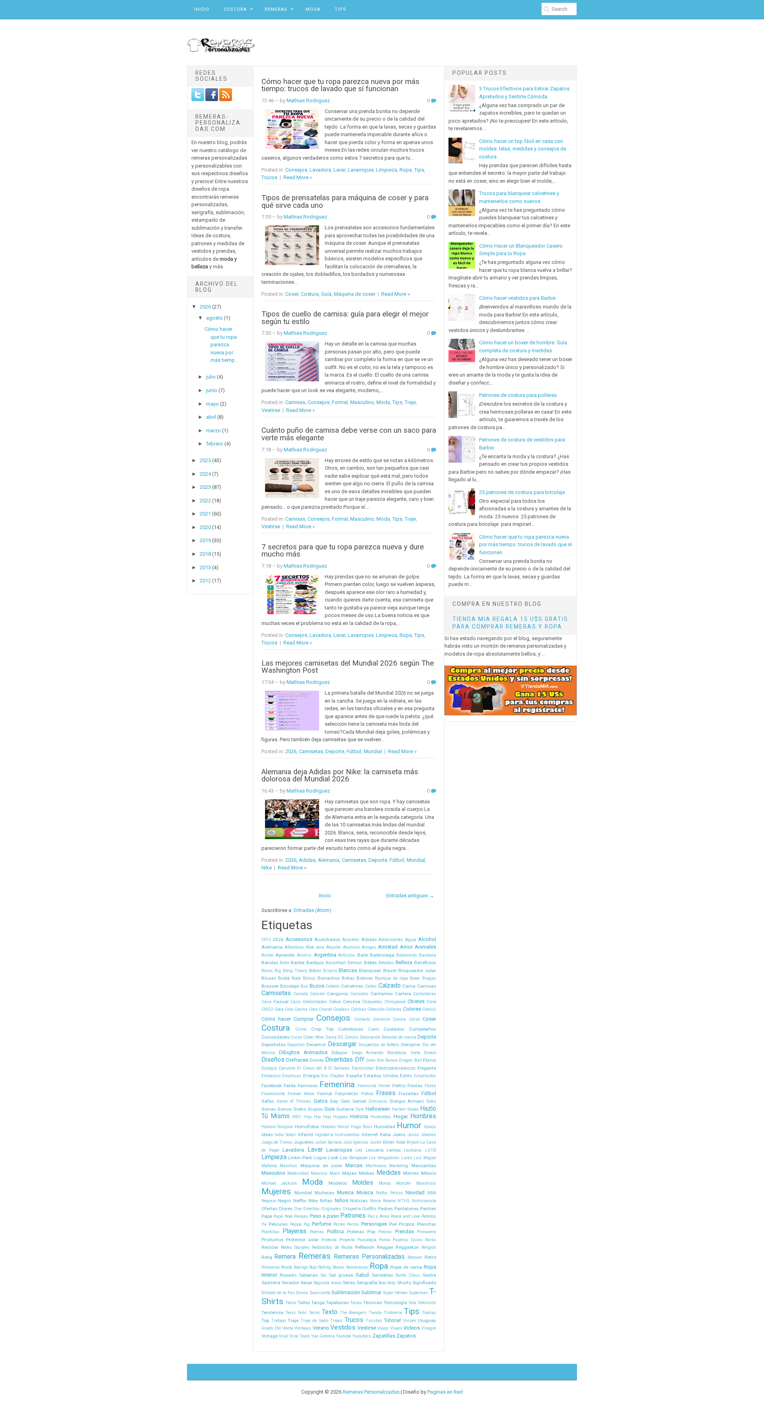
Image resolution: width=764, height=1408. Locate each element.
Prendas (404, 1231)
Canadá (300, 993)
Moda (313, 9)
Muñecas (324, 1192)
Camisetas (311, 751)
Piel (393, 1224)
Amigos (369, 947)
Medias (366, 1173)
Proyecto (347, 1239)
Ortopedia (352, 1208)
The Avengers (353, 1312)
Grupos (315, 1109)
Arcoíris (304, 955)
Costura (235, 9)
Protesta (329, 1239)
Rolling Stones (331, 1267)
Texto (329, 1312)
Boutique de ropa (391, 978)
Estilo (406, 1075)
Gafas (267, 1101)
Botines (365, 978)
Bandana (427, 955)
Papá (266, 1216)
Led (358, 1150)
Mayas (349, 1173)
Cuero (373, 1029)
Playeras (294, 1231)
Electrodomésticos (395, 1068)
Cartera (403, 993)
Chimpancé (394, 1001)
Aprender (285, 955)
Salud (362, 1275)
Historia (359, 1116)
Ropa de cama (406, 1267)
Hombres (423, 1116)
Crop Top (322, 1029)
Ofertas (269, 1208)
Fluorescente (273, 1093)
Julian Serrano (328, 1142)
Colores (412, 1009)
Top (265, 1320)
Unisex (409, 1320)
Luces (406, 1157)
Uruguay (427, 1320)
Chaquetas (372, 1001)
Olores (285, 1208)
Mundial (373, 751)
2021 (206, 514)
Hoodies (328, 1126)
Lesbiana (412, 1150)
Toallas (429, 1312)
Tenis (290, 1312)
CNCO (267, 1009)
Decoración (370, 1037)
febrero (215, 444)
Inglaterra (324, 1134)
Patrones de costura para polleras (518, 395)
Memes (411, 1173)
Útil (278, 1328)
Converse (381, 1019)
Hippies (340, 1116)
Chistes (416, 1001)
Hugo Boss (361, 1126)
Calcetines (352, 986)
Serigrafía (367, 1282)
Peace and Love (405, 1216)
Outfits (369, 1208)
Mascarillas (423, 1165)
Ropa (406, 170)
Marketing (398, 1165)
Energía (311, 1075)
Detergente (410, 1044)
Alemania (328, 860)
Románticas (357, 1267)
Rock (286, 1267)
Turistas (374, 1320)
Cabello (332, 986)
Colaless (341, 1009)
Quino (416, 1239)
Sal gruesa (341, 1275)
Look (333, 1157)
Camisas (295, 402)
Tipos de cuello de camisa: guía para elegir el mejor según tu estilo (345, 318)
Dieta (415, 1052)
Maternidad (298, 1173)
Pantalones (406, 1208)
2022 (206, 501)
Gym (359, 1109)
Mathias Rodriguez (308, 101)
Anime (267, 955)
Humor (409, 1125)
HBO (296, 1116)
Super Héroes (395, 1292)
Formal (340, 402)
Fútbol (354, 751)
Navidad (415, 1192)
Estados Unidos (381, 1075)
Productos (272, 1239)
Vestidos (342, 1327)
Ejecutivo (287, 1068)
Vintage (269, 1336)
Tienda (375, 1312)
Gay (334, 1101)
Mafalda (269, 1165)
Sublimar (371, 1292)
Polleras (355, 1231)
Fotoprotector (347, 1093)
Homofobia (307, 1126)
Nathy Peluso (389, 1192)
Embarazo (271, 1075)
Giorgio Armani (407, 1101)
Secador (290, 1282)
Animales (425, 947)
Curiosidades (275, 1037)
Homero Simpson (277, 1126)
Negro (284, 1200)
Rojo (313, 1267)
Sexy (392, 1282)
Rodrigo (301, 1267)
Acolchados (327, 939)
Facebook (271, 1085)
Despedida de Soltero (379, 1044)
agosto (215, 318)
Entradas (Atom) (312, 910)
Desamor (316, 1044)
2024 (206, 474)
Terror (314, 1312)
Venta (288, 1328)
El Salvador (339, 1068)
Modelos (338, 1183)
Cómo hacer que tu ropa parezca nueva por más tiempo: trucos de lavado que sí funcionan (340, 85)
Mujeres (276, 1191)
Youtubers (361, 1336)
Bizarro (330, 970)
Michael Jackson (279, 1183)
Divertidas (339, 1059)
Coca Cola (284, 1009)
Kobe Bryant (407, 1142)
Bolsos (309, 978)
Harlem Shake (405, 1109)
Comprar (304, 1019)
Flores (430, 1085)
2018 (206, 554)
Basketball (335, 962)
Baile (362, 955)
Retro (430, 1257)
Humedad (384, 1126)
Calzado (389, 985)
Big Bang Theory (291, 970)
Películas (278, 1224)
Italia (385, 1134)
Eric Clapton (332, 1075)
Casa (266, 1001)
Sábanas (308, 1275)
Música (365, 1192)
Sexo (382, 1282)
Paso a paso (324, 1216)
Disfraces (297, 1060)
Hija (308, 1116)
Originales (331, 1208)
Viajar (383, 1328)
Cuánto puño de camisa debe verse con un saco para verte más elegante (348, 434)
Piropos (407, 1224)
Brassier (270, 986)
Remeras (276, 9)
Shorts (404, 1282)
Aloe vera (315, 947)
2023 (206, 487)
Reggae (385, 1247)
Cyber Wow (313, 1037)
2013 (206, 567)
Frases (386, 1093)
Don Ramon (387, 1060)
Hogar (401, 1116)
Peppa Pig (300, 1224)
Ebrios (429, 1060)
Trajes (336, 1320)
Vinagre (428, 1328)
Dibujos (339, 1052)
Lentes (394, 1150)
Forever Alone (301, 1093)
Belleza (404, 962)
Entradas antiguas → (410, 895)
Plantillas (270, 1231)
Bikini (315, 970)
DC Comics (348, 1037)
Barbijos (315, 962)
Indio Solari (285, 1134)
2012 (206, 581)
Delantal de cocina (399, 1037)
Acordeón (350, 939)
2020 (206, 527)
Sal (323, 1275)
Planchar (426, 1224)
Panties (428, 1208)
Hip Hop (322, 1116)
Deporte (334, 751)
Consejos (296, 170)
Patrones (353, 1215)
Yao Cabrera (323, 1336)
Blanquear (370, 970)
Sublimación (345, 1292)
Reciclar (270, 1247)
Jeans (398, 1134)
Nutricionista (424, 1200)
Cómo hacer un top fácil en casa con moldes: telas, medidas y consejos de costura (522, 149)
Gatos (320, 1101)
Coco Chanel (320, 1009)
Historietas (380, 1116)
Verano (321, 1328)
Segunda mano (327, 1282)
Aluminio (351, 947)
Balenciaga (382, 955)
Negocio (268, 1200)
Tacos (290, 1302)
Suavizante (320, 1292)
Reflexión (364, 1247)
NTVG (403, 1200)
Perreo (339, 1224)
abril (211, 417)
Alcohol (427, 939)
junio (212, 390)
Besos (267, 970)
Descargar (342, 1044)
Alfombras (294, 947)
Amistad (388, 947)
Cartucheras (424, 993)
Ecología (269, 1068)
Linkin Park (300, 1157)
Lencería (375, 1150)
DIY (359, 1059)
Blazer (390, 970)
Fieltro (398, 1085)
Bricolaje (289, 986)
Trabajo (278, 1320)
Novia (375, 1200)
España (354, 1075)
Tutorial (392, 1320)
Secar (306, 1282)
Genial (359, 1101)
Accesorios (299, 939)
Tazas (356, 1302)
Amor (406, 947)
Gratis (299, 1109)
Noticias (359, 1200)
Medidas (388, 1172)
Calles (371, 986)
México (428, 1173)
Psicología (366, 1239)
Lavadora (320, 170)
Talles (304, 1302)
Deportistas (273, 1044)
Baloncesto (406, 955)
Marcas (354, 1165)
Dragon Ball (410, 1060)
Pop (371, 1231)
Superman (418, 1292)
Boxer (415, 978)
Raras (430, 1239)
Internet (370, 1134)
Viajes (396, 1328)
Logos (320, 1157)
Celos (335, 1001)
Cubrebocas (350, 1029)
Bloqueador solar (417, 970)
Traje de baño (314, 1320)
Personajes (374, 1224)
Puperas (400, 1239)
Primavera (426, 1231)
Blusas (268, 978)
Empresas (291, 1075)
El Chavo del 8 (311, 1068)
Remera (285, 1256)
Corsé (414, 1019)
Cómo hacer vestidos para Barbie (517, 298)
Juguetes (304, 1142)
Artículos (346, 955)
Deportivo (295, 1044)
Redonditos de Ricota (332, 1247)
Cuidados (394, 1029)
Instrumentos (347, 1134)
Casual (280, 1001)
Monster (403, 1183)
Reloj (266, 1257)
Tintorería (393, 1312)
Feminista (367, 1085)
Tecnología (395, 1302)
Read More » (297, 177)
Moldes (362, 1182)
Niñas (326, 1200)
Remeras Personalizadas (369, 1256)
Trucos (269, 177)
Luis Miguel (424, 1157)
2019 (206, 540)
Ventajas (302, 1328)
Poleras (317, 1231)
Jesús (413, 1134)
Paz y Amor (379, 1216)
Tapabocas (337, 1302)
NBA (431, 1192)
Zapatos (406, 1336)
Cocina (300, 1009)
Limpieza (386, 170)
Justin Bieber (382, 1142)
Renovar (414, 1257)
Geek (345, 1101)
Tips (340, 9)
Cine (431, 1001)
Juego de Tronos (276, 1142)
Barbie (297, 962)
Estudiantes (425, 1075)
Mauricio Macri (325, 1173)
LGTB (430, 1150)
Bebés (370, 962)
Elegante (426, 1068)
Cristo (300, 1029)
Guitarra (345, 1109)
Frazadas (409, 1093)
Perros (353, 1224)
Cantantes (381, 993)
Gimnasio (377, 1101)
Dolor (371, 1060)
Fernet (384, 1085)
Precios (385, 1231)
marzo (214, 431)
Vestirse (270, 410)
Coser (291, 294)
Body (296, 978)
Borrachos (329, 978)
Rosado (288, 1275)
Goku (431, 1101)
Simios (302, 1292)
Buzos (317, 986)
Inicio (201, 9)
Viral (283, 1336)
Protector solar (302, 1239)
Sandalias (382, 1275)
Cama (408, 986)
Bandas (269, 962)
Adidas (307, 860)
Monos (385, 1183)
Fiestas (415, 1085)
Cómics (429, 1009)
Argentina (325, 955)
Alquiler (333, 947)
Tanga (318, 1302)
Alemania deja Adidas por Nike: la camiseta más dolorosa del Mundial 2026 (339, 775)
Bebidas (386, 962)
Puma (384, 1239)
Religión (428, 1247)
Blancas (348, 970)
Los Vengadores (384, 1157)
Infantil (305, 1134)
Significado (424, 1282)
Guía (326, 294)
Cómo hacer (276, 1019)
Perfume (321, 1224)
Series (349, 1282)
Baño (284, 962)
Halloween (378, 1109)
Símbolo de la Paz (278, 1292)
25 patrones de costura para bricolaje (522, 492)
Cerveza (351, 1001)
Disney (317, 1060)
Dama (331, 1037)
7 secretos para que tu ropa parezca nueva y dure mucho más (342, 551)
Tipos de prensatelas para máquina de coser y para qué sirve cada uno (345, 201)
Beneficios (425, 962)
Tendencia (272, 1312)
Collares (393, 1009)
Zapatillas (383, 1336)
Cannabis (359, 993)
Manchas (288, 1165)
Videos (411, 1328)
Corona (399, 1019)
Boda (284, 978)
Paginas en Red (445, 1392)
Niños (341, 1200)
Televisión (426, 1302)
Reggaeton (407, 1247)
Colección (376, 1009)
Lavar (339, 170)
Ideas (267, 1134)
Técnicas (372, 1302)
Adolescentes (390, 939)
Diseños (273, 1059)
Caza (295, 1001)
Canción (317, 993)
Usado (267, 1328)
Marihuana (376, 1165)
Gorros (284, 1109)
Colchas (358, 1009)
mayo (213, 404)
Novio (389, 1200)
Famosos (308, 1085)
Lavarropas (361, 170)
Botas (348, 978)
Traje (410, 402)
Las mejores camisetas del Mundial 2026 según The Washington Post (347, 667)
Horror (343, 1126)
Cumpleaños (422, 1029)
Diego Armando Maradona (379, 1052)
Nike (266, 868)
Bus (304, 986)
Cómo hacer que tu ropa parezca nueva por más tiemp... (221, 344)
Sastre (429, 1275)
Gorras (268, 1109)
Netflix (299, 1200)
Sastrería (271, 1282)
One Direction (307, 1208)
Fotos (367, 1093)
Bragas (429, 978)
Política (335, 1231)
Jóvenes (428, 1134)
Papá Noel (283, 1216)
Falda (290, 1085)
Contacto (362, 1019)
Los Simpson (354, 1157)
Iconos (430, 1126)
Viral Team (299, 1336)
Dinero (430, 1052)
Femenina (337, 1084)
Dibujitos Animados (303, 1052)
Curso (296, 1037)
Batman (354, 962)
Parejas (301, 1216)
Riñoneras (270, 1267)
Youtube (343, 1336)
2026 (206, 307)
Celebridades (314, 1001)
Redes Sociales (295, 1247)
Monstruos (426, 1183)
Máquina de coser (354, 294)
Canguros (337, 993)
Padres (385, 1208)
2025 (206, 460)
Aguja (410, 939)
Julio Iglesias (355, 1142)
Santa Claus (408, 1275)
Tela (412, 1302)
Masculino (362, 402)
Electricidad (363, 1068)
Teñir (302, 1312)
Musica (345, 1192)
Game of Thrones (294, 1101)
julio (211, 377)
